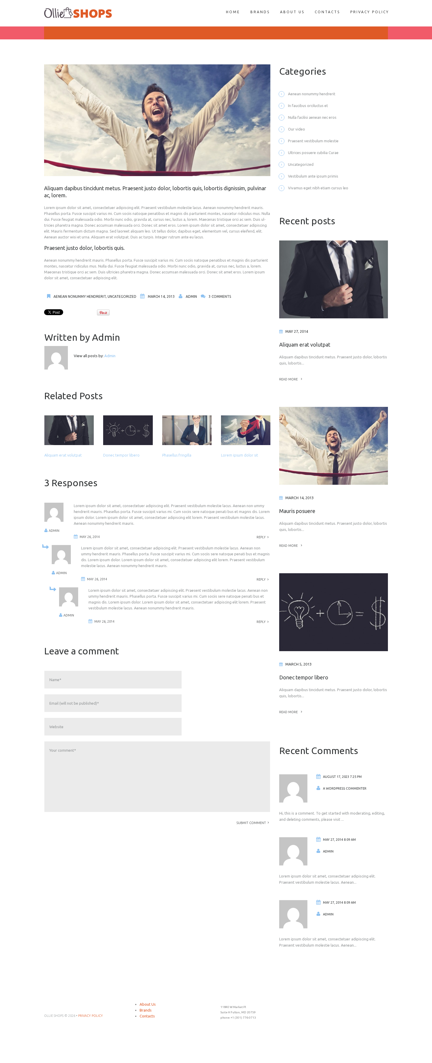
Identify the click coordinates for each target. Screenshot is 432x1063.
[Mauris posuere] (333, 446)
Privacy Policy (90, 1015)
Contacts (147, 1016)
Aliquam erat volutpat (63, 455)
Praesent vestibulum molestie (313, 141)
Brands (146, 1010)
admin (191, 296)
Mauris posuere (297, 511)
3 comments (220, 296)
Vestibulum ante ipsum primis (313, 176)
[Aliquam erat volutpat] (69, 430)
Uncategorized (122, 296)
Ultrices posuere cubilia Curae (313, 153)
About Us (148, 1004)
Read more (288, 379)
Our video (296, 129)
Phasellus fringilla (176, 455)
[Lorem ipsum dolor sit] (245, 430)
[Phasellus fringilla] (187, 430)
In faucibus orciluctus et (308, 105)
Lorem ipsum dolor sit (239, 455)
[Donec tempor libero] (128, 430)
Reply (261, 537)
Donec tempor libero (121, 455)
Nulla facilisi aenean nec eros (312, 117)
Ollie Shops (53, 1015)
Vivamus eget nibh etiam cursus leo (318, 188)
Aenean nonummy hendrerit (79, 296)
